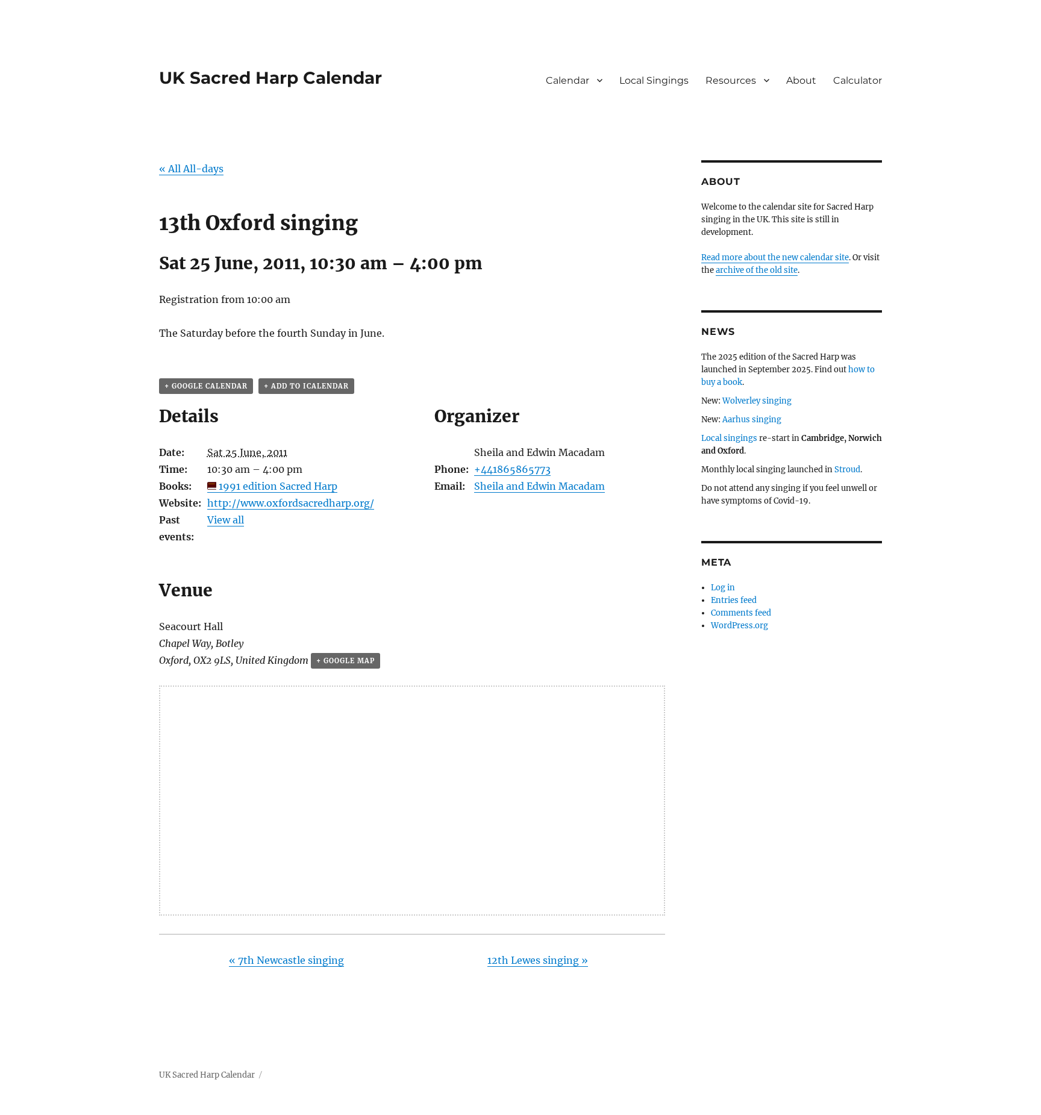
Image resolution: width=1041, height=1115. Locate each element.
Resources (730, 80)
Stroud (847, 469)
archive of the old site (757, 270)
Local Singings (654, 80)
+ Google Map (345, 661)
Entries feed (734, 600)
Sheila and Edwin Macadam (539, 486)
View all (225, 520)
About (801, 80)
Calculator (857, 80)
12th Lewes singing (537, 960)
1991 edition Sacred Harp (278, 486)
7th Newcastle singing (286, 960)
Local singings (729, 438)
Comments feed (741, 613)
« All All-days (191, 169)
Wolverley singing (757, 401)
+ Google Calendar (206, 386)
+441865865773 (512, 469)
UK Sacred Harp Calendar (270, 77)
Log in (723, 587)
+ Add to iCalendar (306, 386)
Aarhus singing (751, 419)
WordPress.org (739, 625)
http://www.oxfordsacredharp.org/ (290, 503)
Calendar (567, 80)
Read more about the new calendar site (775, 257)
